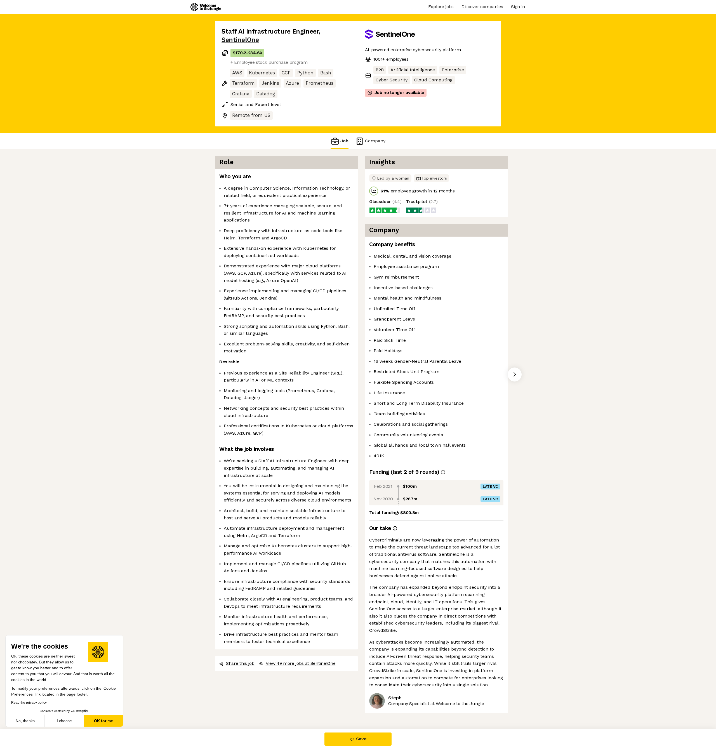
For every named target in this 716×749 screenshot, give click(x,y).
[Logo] (205, 7)
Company (375, 140)
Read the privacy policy (29, 703)
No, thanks (25, 721)
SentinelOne (240, 40)
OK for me (103, 721)
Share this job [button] (240, 663)
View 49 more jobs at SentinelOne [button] (301, 663)
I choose (64, 721)
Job (344, 140)
